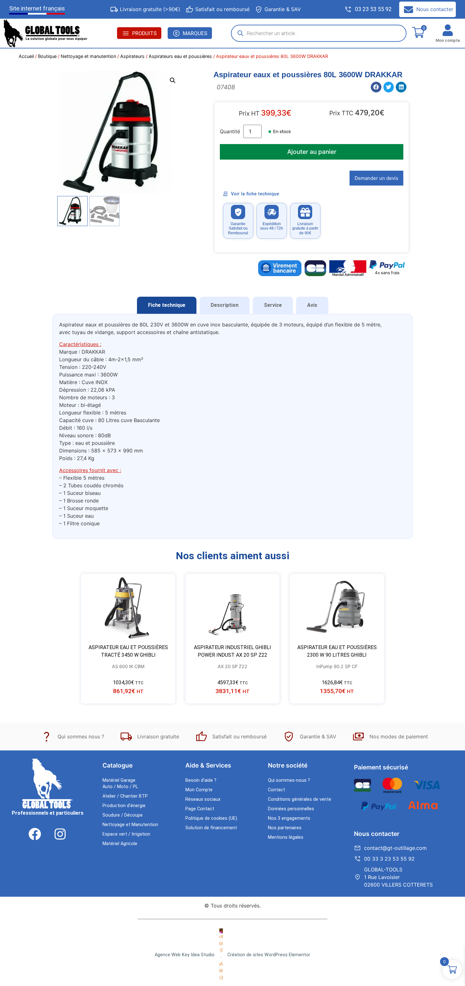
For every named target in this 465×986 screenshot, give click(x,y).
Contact (276, 790)
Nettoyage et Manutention (130, 824)
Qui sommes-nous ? (289, 780)
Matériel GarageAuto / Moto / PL (120, 783)
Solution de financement (211, 828)
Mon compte (448, 40)
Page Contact (199, 809)
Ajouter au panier (311, 151)
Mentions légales (285, 837)
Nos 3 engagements (289, 818)
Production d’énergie (124, 805)
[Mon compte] (448, 30)
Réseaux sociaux (202, 799)
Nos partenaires (284, 828)
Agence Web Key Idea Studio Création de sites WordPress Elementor (232, 955)
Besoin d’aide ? (200, 780)
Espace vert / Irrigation (126, 834)
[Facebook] (34, 834)
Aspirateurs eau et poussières (180, 56)
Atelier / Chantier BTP (125, 796)
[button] (172, 80)
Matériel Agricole (119, 843)
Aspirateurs (132, 56)
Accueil (26, 56)
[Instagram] (60, 834)
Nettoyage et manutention (88, 56)
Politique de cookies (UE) (211, 818)
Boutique (47, 56)
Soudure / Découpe (122, 815)
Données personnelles (291, 809)
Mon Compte (199, 790)
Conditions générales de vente (299, 799)
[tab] (166, 305)
